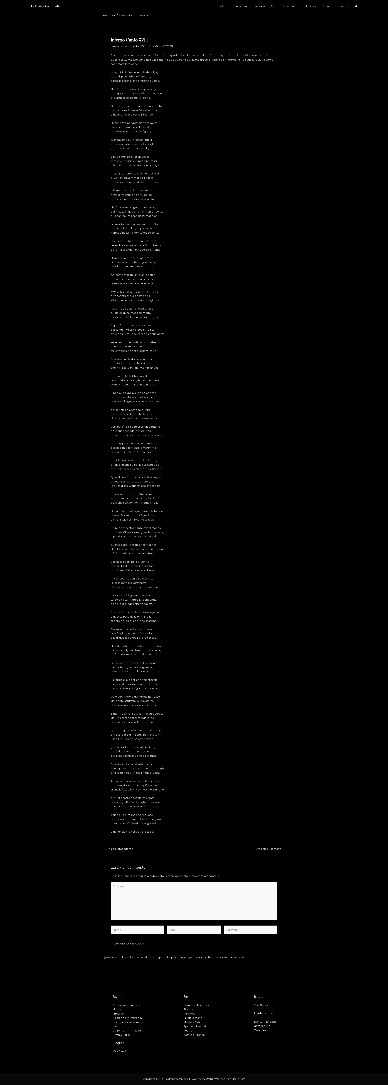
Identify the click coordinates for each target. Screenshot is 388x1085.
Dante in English (265, 1021)
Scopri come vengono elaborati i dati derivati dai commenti (205, 957)
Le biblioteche (193, 1017)
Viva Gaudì (120, 1051)
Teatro (188, 1030)
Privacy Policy (121, 1034)
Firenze (188, 1009)
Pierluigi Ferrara (235, 1079)
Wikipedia (260, 1030)
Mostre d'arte (192, 1022)
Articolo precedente (118, 849)
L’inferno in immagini (127, 1030)
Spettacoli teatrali (195, 1026)
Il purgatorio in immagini (129, 1022)
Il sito (116, 1026)
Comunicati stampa (197, 1005)
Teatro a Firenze (194, 1034)
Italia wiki (189, 1013)
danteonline (262, 1025)
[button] (356, 6)
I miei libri (119, 1013)
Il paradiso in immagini (127, 1017)
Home (117, 1009)
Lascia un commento (125, 46)
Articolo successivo (270, 849)
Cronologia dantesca (126, 1005)
